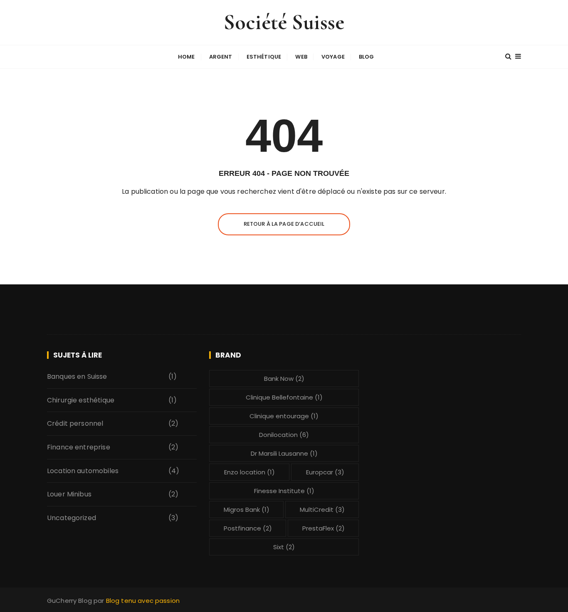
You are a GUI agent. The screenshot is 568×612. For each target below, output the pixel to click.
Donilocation (284, 434)
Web (301, 57)
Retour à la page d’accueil (284, 224)
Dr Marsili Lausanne (284, 453)
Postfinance (248, 528)
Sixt (284, 547)
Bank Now (284, 378)
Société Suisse (284, 22)
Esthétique (264, 57)
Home (186, 57)
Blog (366, 57)
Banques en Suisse (77, 376)
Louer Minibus (69, 494)
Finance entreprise (78, 447)
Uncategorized (71, 518)
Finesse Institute (284, 490)
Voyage (333, 57)
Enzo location (249, 472)
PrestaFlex (323, 528)
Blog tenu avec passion (143, 600)
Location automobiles (83, 471)
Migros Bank (246, 509)
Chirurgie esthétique (80, 400)
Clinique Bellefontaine (284, 397)
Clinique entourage (284, 416)
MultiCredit (322, 509)
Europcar (325, 472)
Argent (220, 57)
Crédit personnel (75, 423)
